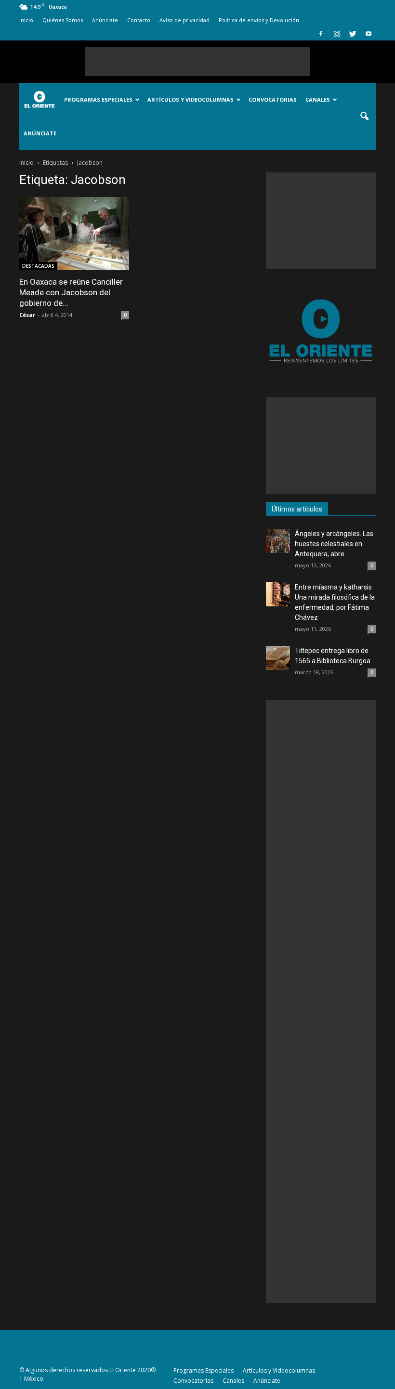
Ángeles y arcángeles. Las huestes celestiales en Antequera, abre (334, 544)
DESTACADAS (38, 265)
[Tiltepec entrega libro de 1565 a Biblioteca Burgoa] (278, 658)
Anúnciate (105, 20)
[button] (364, 116)
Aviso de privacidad (184, 20)
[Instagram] (336, 33)
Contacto (138, 20)
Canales (317, 99)
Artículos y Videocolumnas (190, 99)
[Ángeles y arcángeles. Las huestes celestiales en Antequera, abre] (278, 541)
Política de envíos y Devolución (259, 20)
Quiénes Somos (62, 20)
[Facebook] (321, 33)
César (27, 314)
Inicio (26, 20)
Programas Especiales (98, 99)
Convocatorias (273, 99)
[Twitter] (352, 33)
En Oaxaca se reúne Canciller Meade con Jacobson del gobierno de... (71, 292)
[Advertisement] (197, 61)
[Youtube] (368, 33)
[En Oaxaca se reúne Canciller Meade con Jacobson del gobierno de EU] (74, 233)
